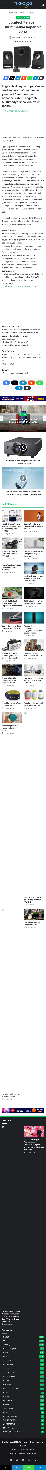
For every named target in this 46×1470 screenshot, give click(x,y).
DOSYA (6, 1397)
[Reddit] (23, 78)
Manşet (23, 415)
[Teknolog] (23, 5)
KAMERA (7, 1381)
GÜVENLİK (7, 1404)
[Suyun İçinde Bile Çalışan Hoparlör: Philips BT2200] (12, 670)
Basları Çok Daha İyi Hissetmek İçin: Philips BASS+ (33, 526)
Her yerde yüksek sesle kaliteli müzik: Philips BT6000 (33, 680)
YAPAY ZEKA (8, 1408)
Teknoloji (6, 1345)
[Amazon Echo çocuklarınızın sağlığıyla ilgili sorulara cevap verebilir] (34, 617)
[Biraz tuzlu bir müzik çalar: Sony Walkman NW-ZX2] (34, 803)
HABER (6, 1337)
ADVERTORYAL (9, 1424)
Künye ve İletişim (27, 1450)
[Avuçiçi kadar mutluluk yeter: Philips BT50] (34, 695)
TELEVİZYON (8, 1373)
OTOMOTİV (7, 1401)
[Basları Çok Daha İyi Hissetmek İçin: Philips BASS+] (34, 516)
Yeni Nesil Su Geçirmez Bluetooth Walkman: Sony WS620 (33, 578)
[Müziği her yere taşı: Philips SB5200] (34, 914)
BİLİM (5, 1412)
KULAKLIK (7, 1385)
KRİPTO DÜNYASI (10, 1416)
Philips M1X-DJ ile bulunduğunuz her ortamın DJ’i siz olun (10, 655)
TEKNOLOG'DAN (9, 1420)
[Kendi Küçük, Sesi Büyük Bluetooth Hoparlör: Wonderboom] (12, 593)
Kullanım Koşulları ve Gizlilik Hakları (23, 1454)
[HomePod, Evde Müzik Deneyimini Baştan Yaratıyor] (34, 543)
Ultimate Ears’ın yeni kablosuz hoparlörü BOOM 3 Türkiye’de (23, 420)
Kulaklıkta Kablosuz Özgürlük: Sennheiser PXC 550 (11, 553)
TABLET (6, 1369)
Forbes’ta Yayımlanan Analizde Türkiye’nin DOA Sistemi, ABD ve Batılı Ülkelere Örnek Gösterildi (11, 1316)
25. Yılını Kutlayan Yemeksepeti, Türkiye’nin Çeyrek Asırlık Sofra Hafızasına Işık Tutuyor (34, 1144)
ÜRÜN (22, 12)
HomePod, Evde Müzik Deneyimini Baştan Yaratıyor (33, 553)
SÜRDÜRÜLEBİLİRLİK (11, 1432)
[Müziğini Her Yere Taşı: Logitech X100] (12, 695)
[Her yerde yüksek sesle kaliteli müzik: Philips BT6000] (34, 670)
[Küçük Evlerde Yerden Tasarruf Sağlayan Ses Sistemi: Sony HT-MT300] (12, 516)
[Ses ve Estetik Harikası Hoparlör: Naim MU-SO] (12, 617)
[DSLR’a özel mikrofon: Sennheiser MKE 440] (34, 593)
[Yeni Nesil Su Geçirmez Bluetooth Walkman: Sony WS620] (34, 568)
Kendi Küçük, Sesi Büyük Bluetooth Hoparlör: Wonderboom (12, 603)
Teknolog (15, 38)
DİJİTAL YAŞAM (9, 1349)
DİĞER (6, 1356)
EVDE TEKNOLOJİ (10, 1389)
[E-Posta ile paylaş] (40, 78)
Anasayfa (14, 12)
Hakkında (15, 1450)
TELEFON (7, 1360)
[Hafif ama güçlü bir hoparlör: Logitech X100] (12, 717)
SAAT (5, 1393)
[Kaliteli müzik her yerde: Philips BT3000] (12, 1000)
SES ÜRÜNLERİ (31, 12)
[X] (11, 78)
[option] (23, 418)
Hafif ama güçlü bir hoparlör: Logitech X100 (10, 728)
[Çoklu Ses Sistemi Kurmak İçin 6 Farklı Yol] (34, 645)
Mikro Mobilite (8, 1428)
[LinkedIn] (17, 78)
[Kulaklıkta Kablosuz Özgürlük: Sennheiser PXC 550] (12, 543)
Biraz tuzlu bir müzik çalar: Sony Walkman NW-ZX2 (32, 899)
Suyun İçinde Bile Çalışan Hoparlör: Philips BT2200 (9, 680)
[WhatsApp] (28, 78)
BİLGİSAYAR (8, 1365)
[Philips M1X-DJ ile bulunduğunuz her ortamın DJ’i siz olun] (12, 645)
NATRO (23, 1446)
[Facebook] (5, 78)
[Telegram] (34, 78)
